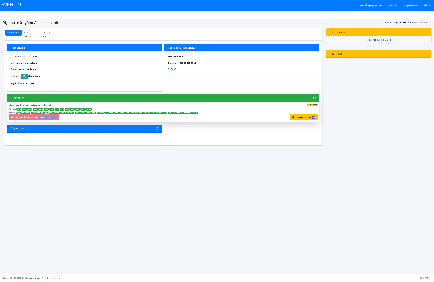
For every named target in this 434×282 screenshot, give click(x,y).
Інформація (13, 32)
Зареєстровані (305, 117)
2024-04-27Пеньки (29, 34)
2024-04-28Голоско (44, 34)
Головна (393, 5)
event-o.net (34, 277)
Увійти (426, 5)
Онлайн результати (371, 5)
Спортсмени (410, 5)
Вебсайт (172, 69)
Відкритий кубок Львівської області (30, 105)
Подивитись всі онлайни (379, 39)
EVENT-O (11, 4)
